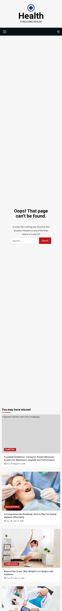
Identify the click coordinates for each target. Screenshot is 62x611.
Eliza (8, 464)
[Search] (58, 31)
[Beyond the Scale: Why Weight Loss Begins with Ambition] (31, 548)
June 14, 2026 (19, 578)
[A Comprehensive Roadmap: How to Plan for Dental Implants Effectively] (31, 491)
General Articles (12, 507)
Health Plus (10, 449)
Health (31, 16)
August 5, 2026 (19, 464)
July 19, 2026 (18, 521)
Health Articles (11, 564)
